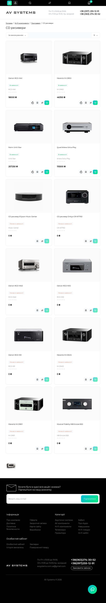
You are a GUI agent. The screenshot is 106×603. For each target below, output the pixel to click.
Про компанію (13, 520)
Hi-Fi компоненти (63, 526)
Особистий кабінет (15, 544)
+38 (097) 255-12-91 (89, 11)
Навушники (83, 526)
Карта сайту (35, 526)
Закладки (34, 544)
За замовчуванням (16, 35)
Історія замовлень (15, 547)
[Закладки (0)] (69, 3)
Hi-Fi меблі (83, 533)
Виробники (35, 530)
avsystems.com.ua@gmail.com (51, 566)
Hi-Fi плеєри (84, 530)
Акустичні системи (64, 520)
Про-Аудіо (83, 523)
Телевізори (60, 530)
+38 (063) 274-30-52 (90, 14)
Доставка (10, 523)
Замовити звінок (82, 568)
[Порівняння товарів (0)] (49, 3)
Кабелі (81, 520)
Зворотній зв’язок (38, 523)
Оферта (33, 520)
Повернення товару (39, 547)
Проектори (60, 533)
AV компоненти (62, 523)
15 (94, 35)
